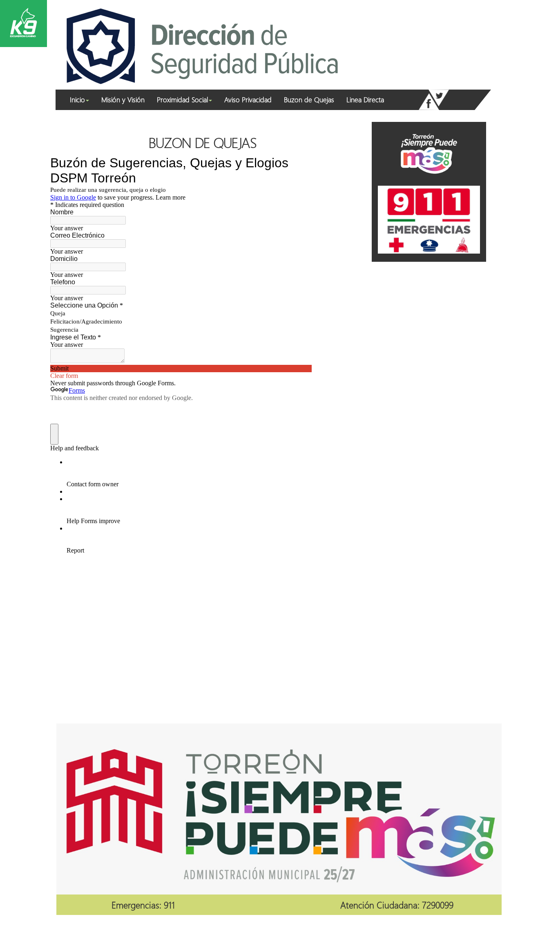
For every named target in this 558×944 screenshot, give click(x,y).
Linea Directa (365, 99)
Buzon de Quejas (309, 99)
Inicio (77, 99)
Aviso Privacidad (248, 99)
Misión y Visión (123, 99)
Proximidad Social (182, 99)
